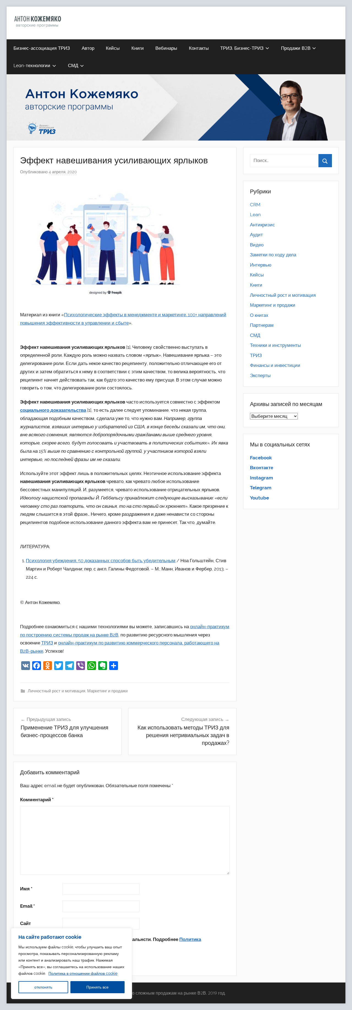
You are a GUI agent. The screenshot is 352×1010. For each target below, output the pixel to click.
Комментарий (37, 799)
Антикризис (262, 224)
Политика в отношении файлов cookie (82, 973)
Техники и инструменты (275, 345)
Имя (26, 888)
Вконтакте (261, 467)
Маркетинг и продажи (107, 690)
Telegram (260, 487)
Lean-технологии (31, 65)
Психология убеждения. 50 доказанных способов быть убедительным (100, 560)
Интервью (260, 265)
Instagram (261, 478)
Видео (256, 245)
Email (27, 906)
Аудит (256, 234)
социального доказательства (53, 410)
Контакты (199, 48)
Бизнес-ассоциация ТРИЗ (41, 48)
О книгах (259, 315)
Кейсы (113, 48)
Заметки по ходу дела (273, 254)
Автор (88, 48)
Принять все (97, 987)
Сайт (25, 923)
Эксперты (260, 375)
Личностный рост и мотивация (56, 690)
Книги (137, 48)
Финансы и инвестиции (275, 365)
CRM (255, 204)
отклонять (43, 987)
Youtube (259, 498)
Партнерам (262, 325)
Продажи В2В (295, 48)
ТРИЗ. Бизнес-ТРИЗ (241, 48)
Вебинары (166, 48)
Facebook (261, 457)
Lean (255, 214)
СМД (73, 65)
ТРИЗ (47, 643)
